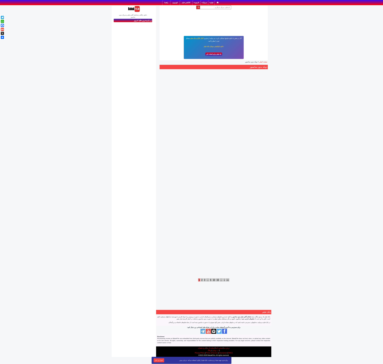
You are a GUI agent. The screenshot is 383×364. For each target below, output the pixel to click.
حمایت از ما (210, 348)
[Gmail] (2, 29)
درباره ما (227, 348)
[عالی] (225, 112)
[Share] (2, 37)
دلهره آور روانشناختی (259, 266)
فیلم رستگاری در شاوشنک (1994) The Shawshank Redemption (227, 244)
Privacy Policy (200, 353)
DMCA (230, 353)
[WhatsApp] (2, 21)
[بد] (231, 112)
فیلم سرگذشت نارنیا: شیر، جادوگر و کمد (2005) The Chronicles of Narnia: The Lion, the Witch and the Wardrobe (228, 174)
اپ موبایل (215, 350)
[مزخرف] (233, 112)
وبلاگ (209, 350)
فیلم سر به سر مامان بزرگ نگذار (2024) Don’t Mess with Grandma (171, 171)
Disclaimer (223, 353)
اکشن (232, 126)
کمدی (164, 193)
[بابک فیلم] (134, 9)
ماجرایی (207, 196)
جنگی (228, 126)
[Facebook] (2, 25)
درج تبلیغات (201, 348)
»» (228, 280)
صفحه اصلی (263, 62)
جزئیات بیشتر (183, 360)
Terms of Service (212, 353)
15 (218, 280)
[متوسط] (229, 112)
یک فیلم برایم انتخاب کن (213, 54)
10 (214, 280)
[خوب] (227, 112)
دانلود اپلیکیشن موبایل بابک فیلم (214, 46)
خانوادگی (199, 194)
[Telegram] (2, 17)
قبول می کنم (159, 360)
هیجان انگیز (250, 124)
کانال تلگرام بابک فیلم (197, 38)
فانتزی (194, 194)
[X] (2, 33)
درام (260, 191)
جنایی (255, 124)
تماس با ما (219, 348)
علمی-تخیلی (198, 261)
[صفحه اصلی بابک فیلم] (218, 2)
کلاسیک (235, 268)
